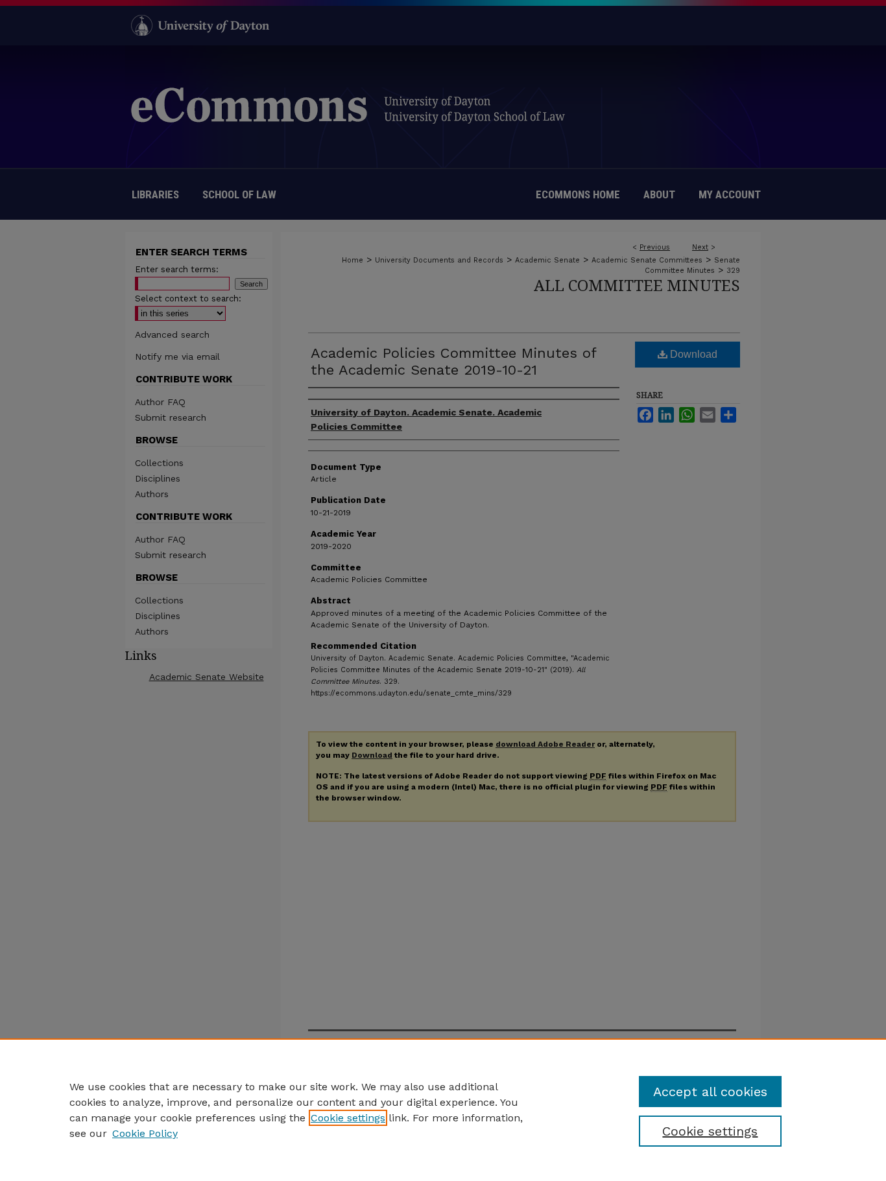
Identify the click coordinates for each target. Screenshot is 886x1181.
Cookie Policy (145, 1133)
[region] (443, 1109)
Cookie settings (348, 1118)
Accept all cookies (710, 1091)
